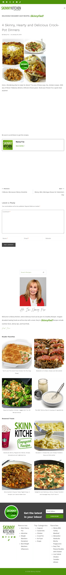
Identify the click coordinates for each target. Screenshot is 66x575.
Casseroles (41, 531)
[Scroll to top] (58, 559)
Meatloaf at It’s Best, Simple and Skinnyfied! (49, 370)
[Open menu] (64, 8)
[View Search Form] (63, 2)
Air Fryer (40, 538)
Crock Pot (40, 536)
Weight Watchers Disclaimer (24, 538)
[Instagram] (10, 2)
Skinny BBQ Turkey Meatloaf (57, 530)
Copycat (40, 528)
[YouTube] (16, 2)
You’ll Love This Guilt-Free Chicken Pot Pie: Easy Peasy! (17, 372)
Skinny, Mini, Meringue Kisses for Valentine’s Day (49, 192)
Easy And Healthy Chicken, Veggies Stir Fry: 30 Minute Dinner (16, 411)
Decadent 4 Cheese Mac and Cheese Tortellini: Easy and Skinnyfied (49, 454)
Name (5, 238)
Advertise (24, 533)
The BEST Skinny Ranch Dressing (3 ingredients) (49, 410)
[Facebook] (3, 2)
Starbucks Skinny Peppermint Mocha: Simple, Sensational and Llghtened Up (16, 454)
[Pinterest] (6, 2)
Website (48, 238)
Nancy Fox (6, 34)
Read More (6, 328)
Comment (6, 212)
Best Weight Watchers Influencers (25, 546)
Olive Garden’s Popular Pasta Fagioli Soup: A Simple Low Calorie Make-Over (17, 493)
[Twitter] (13, 2)
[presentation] (17, 354)
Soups (39, 541)
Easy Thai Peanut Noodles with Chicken (58, 548)
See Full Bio (20, 146)
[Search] (43, 272)
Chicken (39, 533)
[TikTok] (20, 2)
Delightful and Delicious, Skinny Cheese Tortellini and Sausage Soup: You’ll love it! (49, 493)
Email (26, 238)
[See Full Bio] (24, 145)
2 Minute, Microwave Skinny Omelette (14, 190)
